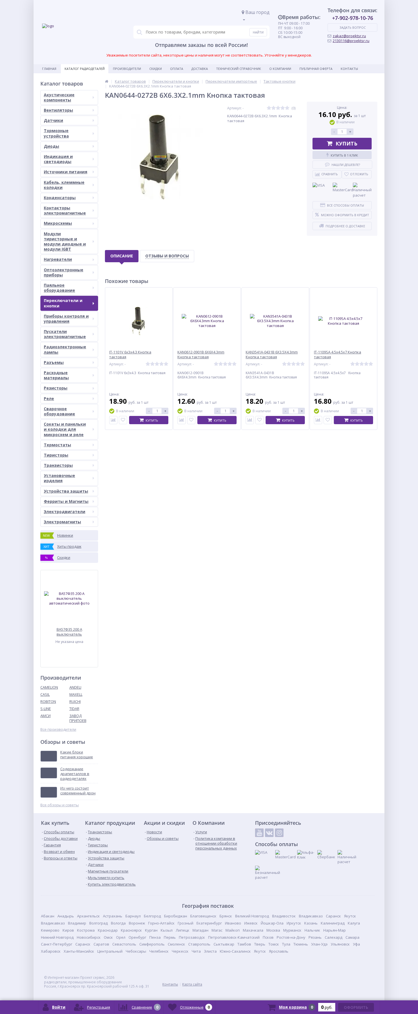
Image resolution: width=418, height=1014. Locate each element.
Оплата (176, 68)
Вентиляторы (58, 110)
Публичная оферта (315, 68)
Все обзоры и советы (59, 805)
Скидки (155, 68)
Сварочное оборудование (59, 411)
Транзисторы (58, 465)
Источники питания (65, 171)
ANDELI (75, 687)
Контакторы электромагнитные (65, 210)
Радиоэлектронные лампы (65, 349)
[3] (278, 108)
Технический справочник (238, 68)
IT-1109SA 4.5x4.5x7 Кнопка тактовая (337, 354)
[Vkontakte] (269, 832)
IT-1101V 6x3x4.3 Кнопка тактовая (130, 354)
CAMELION (49, 687)
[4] (282, 108)
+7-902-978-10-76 (352, 17)
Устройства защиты (66, 491)
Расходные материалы (56, 375)
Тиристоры (56, 455)
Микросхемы (58, 223)
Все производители (58, 729)
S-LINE (45, 708)
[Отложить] (123, 420)
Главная (49, 68)
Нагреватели (58, 259)
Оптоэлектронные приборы (63, 272)
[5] (287, 108)
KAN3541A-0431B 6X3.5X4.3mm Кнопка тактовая (272, 354)
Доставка (199, 68)
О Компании (280, 68)
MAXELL (75, 694)
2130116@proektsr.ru (351, 40)
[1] (269, 108)
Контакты (349, 68)
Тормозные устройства (56, 133)
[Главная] (106, 81)
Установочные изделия (59, 478)
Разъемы (54, 362)
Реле (49, 398)
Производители (127, 68)
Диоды (51, 146)
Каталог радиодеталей (85, 68)
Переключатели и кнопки (63, 303)
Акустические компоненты (59, 97)
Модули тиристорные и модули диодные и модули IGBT (65, 241)
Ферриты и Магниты (66, 501)
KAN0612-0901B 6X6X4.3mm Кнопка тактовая (200, 354)
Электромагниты (62, 521)
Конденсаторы (60, 197)
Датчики (53, 120)
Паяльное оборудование (59, 287)
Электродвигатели (64, 511)
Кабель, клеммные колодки (64, 185)
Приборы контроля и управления (66, 318)
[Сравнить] (113, 420)
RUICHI (75, 701)
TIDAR (74, 708)
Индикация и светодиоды (58, 159)
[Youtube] (259, 832)
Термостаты (57, 444)
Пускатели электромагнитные (65, 334)
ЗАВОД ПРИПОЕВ (77, 718)
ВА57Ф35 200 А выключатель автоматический (69, 631)
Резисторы (55, 388)
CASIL (45, 694)
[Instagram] (279, 832)
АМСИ (45, 715)
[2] (273, 108)
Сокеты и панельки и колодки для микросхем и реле (65, 429)
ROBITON (48, 701)
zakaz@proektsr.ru (349, 35)
